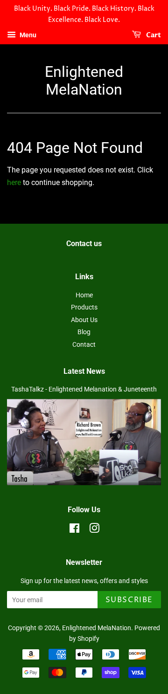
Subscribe (129, 600)
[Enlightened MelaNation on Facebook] (74, 530)
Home (84, 295)
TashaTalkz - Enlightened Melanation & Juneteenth (84, 389)
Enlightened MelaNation (84, 80)
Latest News (84, 371)
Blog (84, 332)
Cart (153, 35)
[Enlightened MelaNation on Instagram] (94, 530)
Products (84, 307)
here (14, 182)
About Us (84, 319)
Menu (27, 35)
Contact (84, 344)
